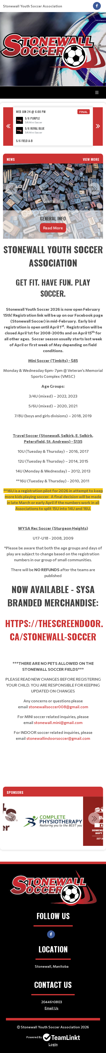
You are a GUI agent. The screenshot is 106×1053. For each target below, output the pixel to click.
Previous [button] (8, 126)
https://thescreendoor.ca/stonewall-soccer (54, 630)
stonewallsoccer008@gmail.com (58, 706)
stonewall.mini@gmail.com (58, 722)
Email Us (51, 1008)
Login (53, 1044)
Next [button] (98, 126)
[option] (53, 126)
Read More (53, 227)
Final (83, 111)
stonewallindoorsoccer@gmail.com (58, 738)
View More (91, 159)
